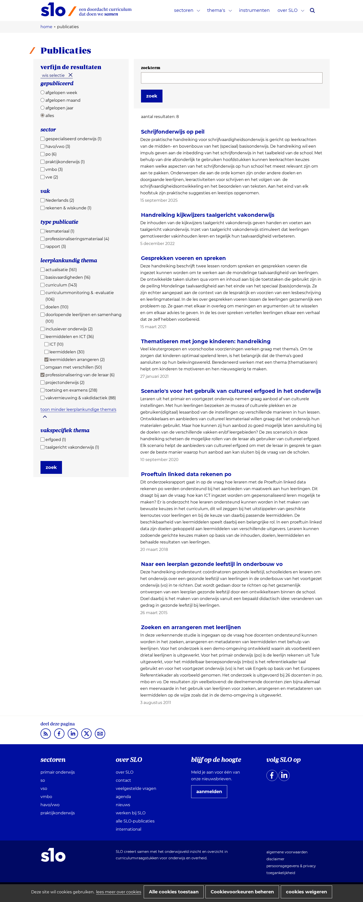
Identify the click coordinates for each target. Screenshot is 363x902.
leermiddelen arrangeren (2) (77, 359)
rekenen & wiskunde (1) (68, 208)
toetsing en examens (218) (71, 390)
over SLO (288, 10)
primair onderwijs (57, 772)
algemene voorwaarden (286, 852)
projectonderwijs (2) (64, 382)
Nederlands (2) (59, 200)
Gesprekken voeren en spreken (183, 258)
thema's (216, 10)
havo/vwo (50, 804)
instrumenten (254, 10)
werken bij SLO (130, 813)
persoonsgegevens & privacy (291, 866)
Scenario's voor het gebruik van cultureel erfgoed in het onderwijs (231, 391)
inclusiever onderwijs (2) (69, 329)
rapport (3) (55, 246)
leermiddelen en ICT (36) (69, 336)
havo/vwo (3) (57, 146)
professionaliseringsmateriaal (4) (77, 239)
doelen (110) (56, 307)
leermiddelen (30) (66, 352)
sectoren (183, 10)
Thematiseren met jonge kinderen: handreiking (206, 341)
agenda (123, 796)
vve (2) (51, 177)
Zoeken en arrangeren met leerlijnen (191, 627)
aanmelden (211, 793)
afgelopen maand (63, 100)
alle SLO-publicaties (135, 821)
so (42, 780)
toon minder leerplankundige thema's (78, 409)
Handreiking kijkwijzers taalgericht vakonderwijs (207, 215)
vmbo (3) (54, 169)
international (128, 829)
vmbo (46, 796)
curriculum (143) (61, 285)
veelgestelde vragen (136, 788)
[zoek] (312, 10)
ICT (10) (56, 344)
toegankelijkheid (280, 873)
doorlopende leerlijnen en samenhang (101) (83, 318)
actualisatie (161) (61, 269)
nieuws (123, 804)
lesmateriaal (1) (59, 231)
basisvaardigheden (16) (67, 277)
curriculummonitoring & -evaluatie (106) (79, 296)
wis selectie (53, 75)
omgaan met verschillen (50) (73, 367)
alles (49, 115)
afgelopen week (61, 92)
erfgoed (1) (55, 439)
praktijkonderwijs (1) (65, 162)
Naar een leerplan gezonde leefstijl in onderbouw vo (212, 564)
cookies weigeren (306, 892)
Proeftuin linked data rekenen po (186, 474)
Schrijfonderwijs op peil (172, 132)
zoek (51, 467)
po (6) (51, 154)
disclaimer (275, 859)
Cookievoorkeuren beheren (242, 892)
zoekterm (150, 67)
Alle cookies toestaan (174, 892)
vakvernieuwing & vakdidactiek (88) (80, 398)
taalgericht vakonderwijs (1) (72, 447)
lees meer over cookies (118, 892)
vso (43, 788)
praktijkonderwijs (57, 813)
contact (123, 780)
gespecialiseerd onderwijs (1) (73, 139)
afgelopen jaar (59, 108)
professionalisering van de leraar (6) (80, 375)
